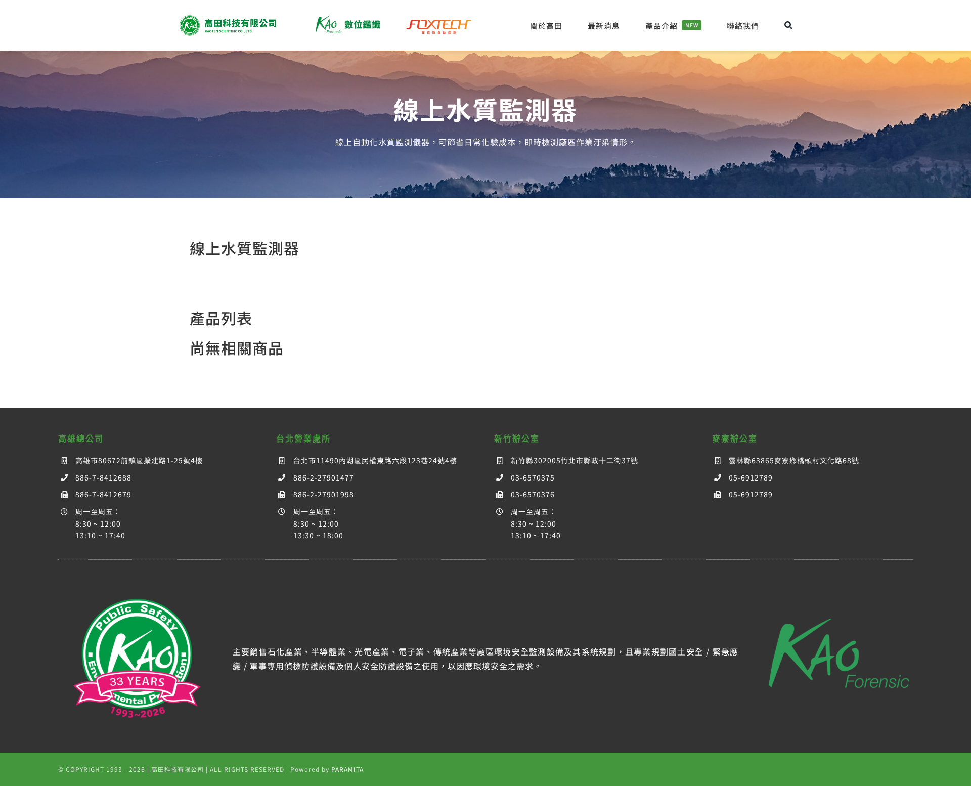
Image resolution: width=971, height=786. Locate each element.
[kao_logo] (229, 18)
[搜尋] (788, 25)
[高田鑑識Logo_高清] (834, 604)
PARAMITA (347, 769)
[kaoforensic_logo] (347, 18)
